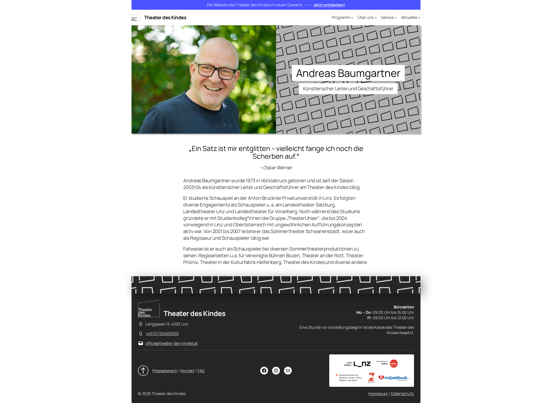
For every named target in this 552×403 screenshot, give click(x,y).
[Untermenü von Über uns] (376, 17)
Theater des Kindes (165, 17)
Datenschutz (402, 393)
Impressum (378, 393)
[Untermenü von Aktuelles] (419, 17)
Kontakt (187, 370)
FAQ (201, 370)
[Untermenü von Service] (396, 17)
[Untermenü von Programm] (352, 17)
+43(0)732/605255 (162, 333)
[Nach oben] (143, 370)
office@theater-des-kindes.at (172, 343)
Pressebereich (164, 370)
